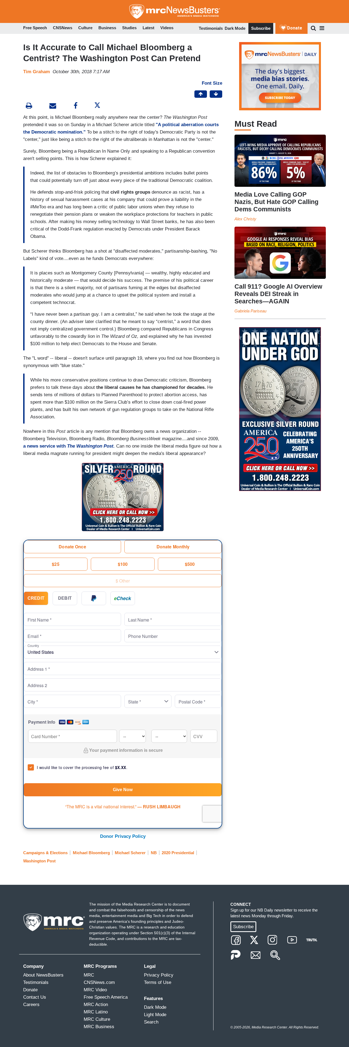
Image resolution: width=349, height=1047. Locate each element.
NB (154, 852)
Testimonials (211, 28)
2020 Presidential (178, 852)
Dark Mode (235, 28)
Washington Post (39, 861)
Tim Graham (36, 71)
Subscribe (260, 28)
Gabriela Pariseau (250, 311)
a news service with (69, 446)
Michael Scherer (130, 852)
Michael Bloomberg (91, 852)
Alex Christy (245, 219)
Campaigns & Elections (45, 852)
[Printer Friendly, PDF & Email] (53, 106)
